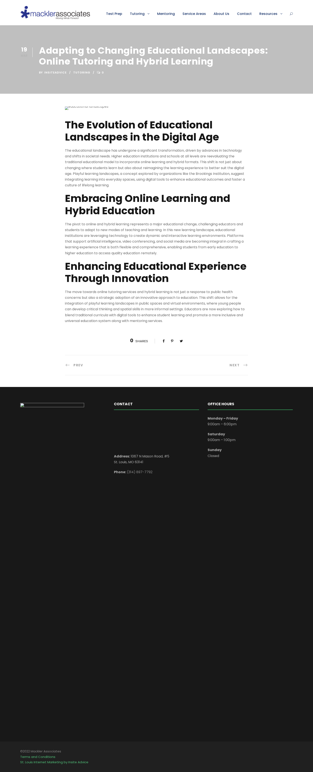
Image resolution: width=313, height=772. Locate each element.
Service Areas (194, 13)
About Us (221, 13)
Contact (244, 13)
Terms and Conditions (37, 757)
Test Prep (114, 13)
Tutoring (137, 13)
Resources (268, 13)
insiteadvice (55, 72)
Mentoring (166, 13)
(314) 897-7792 (139, 472)
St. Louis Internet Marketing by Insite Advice (54, 762)
